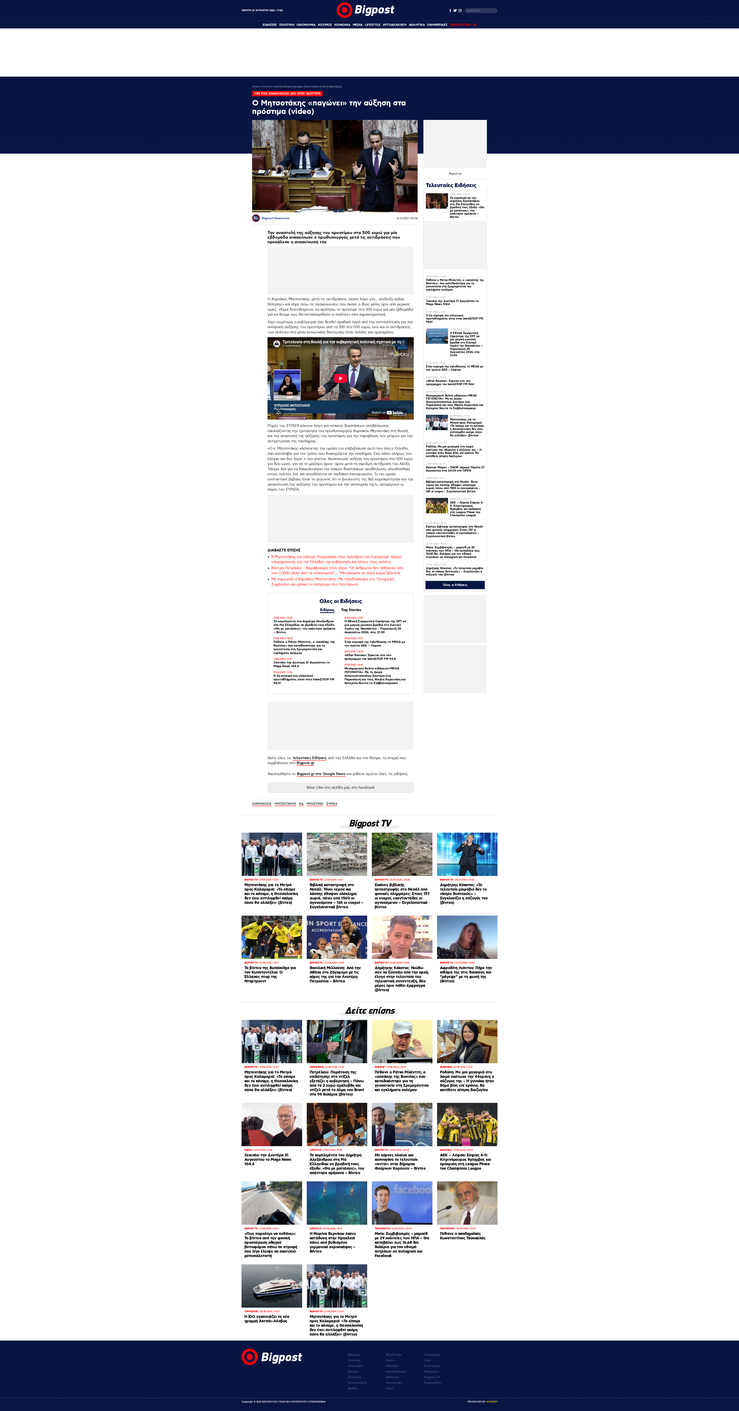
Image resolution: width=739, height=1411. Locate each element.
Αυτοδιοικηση (394, 25)
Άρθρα (352, 1388)
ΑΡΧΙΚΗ (256, 86)
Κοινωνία (354, 1377)
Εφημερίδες (432, 1383)
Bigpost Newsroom (275, 218)
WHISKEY (491, 1401)
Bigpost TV (432, 1377)
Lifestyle (372, 25)
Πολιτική (354, 1360)
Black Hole (393, 1355)
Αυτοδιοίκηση (395, 1372)
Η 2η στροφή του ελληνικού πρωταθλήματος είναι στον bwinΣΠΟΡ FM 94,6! (303, 679)
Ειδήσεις (327, 610)
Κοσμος (325, 25)
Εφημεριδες (437, 25)
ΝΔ (301, 804)
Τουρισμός (431, 1372)
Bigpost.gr (305, 763)
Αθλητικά (392, 1377)
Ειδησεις (270, 25)
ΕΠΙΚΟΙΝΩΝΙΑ (317, 1401)
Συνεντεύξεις (357, 1383)
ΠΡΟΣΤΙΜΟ (315, 804)
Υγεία (390, 1388)
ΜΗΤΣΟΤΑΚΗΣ (285, 804)
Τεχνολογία (432, 1355)
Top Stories (351, 610)
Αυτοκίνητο (394, 1383)
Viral (427, 1360)
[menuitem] (270, 25)
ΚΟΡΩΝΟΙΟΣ (262, 804)
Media (358, 25)
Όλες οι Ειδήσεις (455, 585)
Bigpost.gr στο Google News (321, 774)
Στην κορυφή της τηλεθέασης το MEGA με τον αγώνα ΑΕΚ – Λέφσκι (374, 644)
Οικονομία (355, 1366)
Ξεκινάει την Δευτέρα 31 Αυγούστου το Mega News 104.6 (301, 664)
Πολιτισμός (432, 1366)
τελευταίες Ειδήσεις (310, 758)
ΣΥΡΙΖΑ (331, 804)
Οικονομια (306, 25)
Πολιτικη (286, 25)
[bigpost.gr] (366, 17)
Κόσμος (353, 1372)
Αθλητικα (417, 25)
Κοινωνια (342, 25)
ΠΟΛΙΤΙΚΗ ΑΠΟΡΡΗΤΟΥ (293, 1401)
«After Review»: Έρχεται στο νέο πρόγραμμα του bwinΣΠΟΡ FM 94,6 (370, 657)
